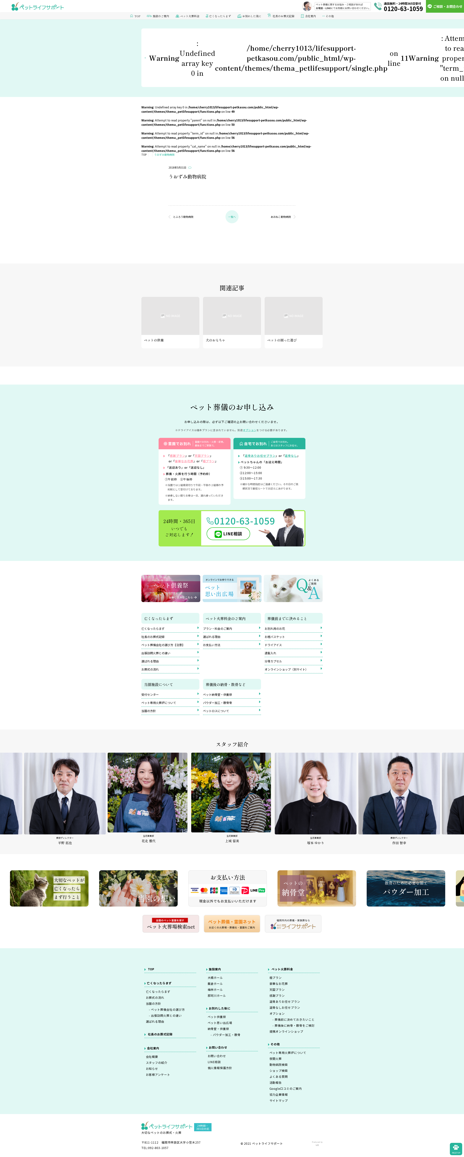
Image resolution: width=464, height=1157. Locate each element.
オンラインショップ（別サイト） (286, 669)
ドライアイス (273, 645)
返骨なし (291, 455)
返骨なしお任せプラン (285, 1007)
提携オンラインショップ (286, 1031)
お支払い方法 (211, 645)
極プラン (209, 461)
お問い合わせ (217, 1056)
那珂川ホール (217, 995)
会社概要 (152, 1056)
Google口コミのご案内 (286, 1088)
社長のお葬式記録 (283, 16)
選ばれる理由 (150, 661)
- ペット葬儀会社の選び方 (165, 1009)
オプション (277, 1013)
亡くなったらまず (153, 628)
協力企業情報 (279, 1094)
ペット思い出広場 (220, 1023)
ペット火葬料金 (282, 969)
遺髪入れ (270, 653)
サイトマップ (279, 1100)
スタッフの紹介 (156, 1062)
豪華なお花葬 (184, 461)
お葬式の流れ (150, 669)
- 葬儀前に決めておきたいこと (292, 1019)
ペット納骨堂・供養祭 (217, 694)
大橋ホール (215, 977)
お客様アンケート (158, 1074)
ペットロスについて (216, 711)
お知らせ (152, 1068)
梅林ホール (215, 989)
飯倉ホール (215, 983)
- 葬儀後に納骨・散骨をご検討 (292, 1025)
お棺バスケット (275, 637)
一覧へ (232, 217)
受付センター (150, 694)
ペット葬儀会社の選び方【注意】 (163, 645)
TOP (137, 16)
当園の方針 (148, 711)
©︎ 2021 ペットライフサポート (262, 1143)
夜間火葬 (276, 1058)
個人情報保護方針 (220, 1068)
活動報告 (276, 1082)
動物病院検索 (279, 1064)
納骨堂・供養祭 (218, 1029)
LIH (317, 1145)
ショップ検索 (279, 1070)
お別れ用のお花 (275, 628)
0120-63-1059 (244, 520)
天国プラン (202, 455)
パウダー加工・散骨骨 (217, 702)
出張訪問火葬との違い (155, 653)
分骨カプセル (273, 661)
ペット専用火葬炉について (158, 702)
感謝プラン (177, 455)
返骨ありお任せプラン (260, 455)
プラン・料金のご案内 (217, 628)
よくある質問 (279, 1076)
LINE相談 (232, 533)
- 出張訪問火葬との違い (164, 1015)
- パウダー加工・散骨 (224, 1034)
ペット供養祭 (217, 1017)
